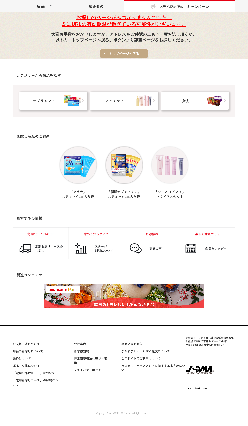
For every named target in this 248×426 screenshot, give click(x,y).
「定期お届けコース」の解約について (35, 382)
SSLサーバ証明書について (197, 388)
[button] (196, 380)
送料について (22, 358)
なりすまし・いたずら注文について (145, 351)
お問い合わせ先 (132, 344)
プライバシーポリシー (89, 370)
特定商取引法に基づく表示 (90, 360)
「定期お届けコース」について (34, 373)
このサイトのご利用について (141, 358)
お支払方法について (26, 344)
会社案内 (80, 344)
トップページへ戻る (124, 53)
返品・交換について (26, 365)
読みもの (96, 6)
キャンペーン (184, 6)
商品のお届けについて (28, 351)
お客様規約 (81, 351)
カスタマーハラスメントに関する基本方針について (153, 367)
